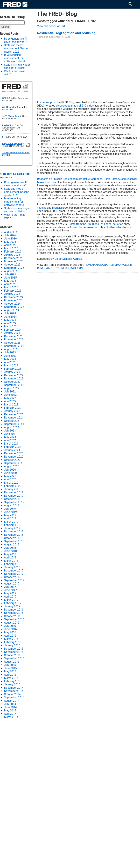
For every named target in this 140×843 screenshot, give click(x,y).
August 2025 (11, 271)
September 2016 (14, 619)
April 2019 (10, 518)
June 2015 (10, 668)
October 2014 (12, 694)
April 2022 (10, 401)
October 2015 (12, 655)
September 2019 (14, 502)
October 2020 (12, 460)
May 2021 (10, 437)
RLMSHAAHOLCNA (96, 264)
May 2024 (10, 320)
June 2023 (10, 355)
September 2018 (14, 541)
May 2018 (10, 554)
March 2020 (11, 482)
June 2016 (10, 629)
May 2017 (10, 593)
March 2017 (11, 599)
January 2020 (12, 489)
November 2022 (13, 378)
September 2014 (14, 697)
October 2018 (12, 538)
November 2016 (13, 612)
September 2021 (14, 424)
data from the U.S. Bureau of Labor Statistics (96, 224)
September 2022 (14, 385)
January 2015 (12, 684)
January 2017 (12, 606)
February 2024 (12, 329)
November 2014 (13, 691)
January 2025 (12, 294)
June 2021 (10, 433)
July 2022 (10, 391)
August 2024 (11, 310)
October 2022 (12, 381)
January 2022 (12, 411)
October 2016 (12, 616)
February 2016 (12, 642)
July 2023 (10, 352)
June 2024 (10, 316)
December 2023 (13, 336)
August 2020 (11, 466)
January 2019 (12, 528)
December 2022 (13, 375)
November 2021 (13, 417)
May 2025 (10, 280)
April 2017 (10, 596)
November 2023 (13, 339)
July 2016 (10, 625)
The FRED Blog (57, 13)
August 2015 (11, 661)
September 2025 (14, 267)
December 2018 (13, 531)
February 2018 (12, 564)
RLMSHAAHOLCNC (48, 268)
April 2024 (10, 323)
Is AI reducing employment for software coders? (14, 58)
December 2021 (13, 414)
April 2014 (10, 713)
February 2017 (12, 603)
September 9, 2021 (59, 36)
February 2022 (12, 407)
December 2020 (13, 453)
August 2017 (11, 583)
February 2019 (12, 525)
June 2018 (10, 551)
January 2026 (12, 254)
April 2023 (10, 362)
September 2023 (14, 346)
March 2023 (11, 365)
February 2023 (12, 368)
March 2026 (11, 248)
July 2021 (10, 430)
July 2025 (10, 274)
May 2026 (10, 241)
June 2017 (10, 590)
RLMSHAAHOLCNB (120, 264)
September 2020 (14, 463)
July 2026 (10, 235)
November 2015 (13, 652)
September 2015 (14, 658)
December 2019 (13, 492)
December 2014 (13, 687)
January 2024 (12, 333)
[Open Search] (130, 4)
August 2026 (11, 232)
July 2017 (10, 586)
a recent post (48, 102)
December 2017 (13, 570)
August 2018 (11, 544)
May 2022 (10, 398)
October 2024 (12, 303)
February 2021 (12, 446)
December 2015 (13, 648)
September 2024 (14, 307)
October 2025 (12, 264)
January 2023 (12, 372)
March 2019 (11, 521)
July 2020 (10, 469)
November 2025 (13, 261)
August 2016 (11, 622)
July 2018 (10, 547)
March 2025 (11, 287)
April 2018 (10, 557)
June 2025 (10, 277)
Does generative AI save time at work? (15, 40)
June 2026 (10, 238)
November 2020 (13, 456)
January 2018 (12, 567)
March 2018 (11, 560)
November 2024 (13, 300)
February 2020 (12, 486)
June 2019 (10, 512)
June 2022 (10, 394)
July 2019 (10, 508)
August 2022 (11, 388)
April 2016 (10, 635)
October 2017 (12, 577)
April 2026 (10, 245)
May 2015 (10, 671)
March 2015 (11, 678)
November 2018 (13, 534)
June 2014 (10, 707)
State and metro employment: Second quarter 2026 (16, 48)
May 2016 (10, 632)
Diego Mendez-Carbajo (68, 258)
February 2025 (12, 290)
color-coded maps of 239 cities (75, 105)
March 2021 (11, 443)
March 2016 (11, 639)
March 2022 (11, 404)
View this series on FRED (52, 26)
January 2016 (12, 645)
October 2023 (12, 342)
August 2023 (11, 349)
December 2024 (13, 297)
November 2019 (13, 495)
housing (41, 207)
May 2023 (10, 359)
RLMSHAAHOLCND (73, 268)
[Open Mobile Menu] (135, 4)
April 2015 (10, 674)
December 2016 (13, 609)
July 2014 (10, 704)
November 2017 (13, 573)
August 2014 (11, 700)
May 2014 (10, 710)
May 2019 (10, 515)
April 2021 (10, 440)
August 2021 (11, 427)
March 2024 (11, 326)
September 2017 (14, 580)
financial (57, 207)
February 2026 (12, 251)
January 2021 (12, 450)
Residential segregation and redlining (66, 33)
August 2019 (11, 505)
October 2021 (12, 420)
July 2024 (10, 313)
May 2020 (10, 476)
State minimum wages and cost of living (17, 66)
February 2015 (12, 681)
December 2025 (13, 258)
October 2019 (12, 499)
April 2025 (10, 284)
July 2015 (10, 665)
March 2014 (11, 717)
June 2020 (10, 473)
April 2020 (10, 479)
